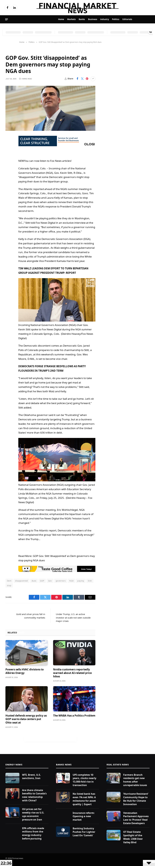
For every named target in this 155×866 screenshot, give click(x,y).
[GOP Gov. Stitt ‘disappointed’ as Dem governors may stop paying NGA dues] (50, 108)
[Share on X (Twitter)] (82, 78)
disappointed (21, 580)
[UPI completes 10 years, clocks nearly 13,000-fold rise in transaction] (63, 778)
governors (61, 580)
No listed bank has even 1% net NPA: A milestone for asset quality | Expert (84, 799)
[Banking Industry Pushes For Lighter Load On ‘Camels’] (63, 831)
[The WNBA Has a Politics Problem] (74, 698)
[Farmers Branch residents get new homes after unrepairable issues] (113, 778)
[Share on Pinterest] (87, 78)
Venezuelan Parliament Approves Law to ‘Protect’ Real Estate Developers (136, 818)
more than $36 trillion (40, 432)
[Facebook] (8, 146)
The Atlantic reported (31, 189)
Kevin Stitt (66, 173)
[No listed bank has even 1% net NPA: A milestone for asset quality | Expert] (63, 797)
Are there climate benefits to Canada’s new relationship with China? (34, 795)
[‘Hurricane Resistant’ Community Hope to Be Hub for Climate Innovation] (113, 797)
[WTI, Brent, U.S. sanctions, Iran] (12, 778)
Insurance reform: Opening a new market (84, 816)
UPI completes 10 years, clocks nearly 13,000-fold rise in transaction (84, 780)
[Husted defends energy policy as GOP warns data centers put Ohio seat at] (26, 698)
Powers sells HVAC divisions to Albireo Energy (24, 671)
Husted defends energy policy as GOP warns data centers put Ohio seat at (26, 719)
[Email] (8, 177)
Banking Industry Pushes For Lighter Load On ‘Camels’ (84, 832)
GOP (42, 580)
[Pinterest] (8, 169)
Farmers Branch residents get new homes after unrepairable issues (135, 780)
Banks (82, 19)
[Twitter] (8, 153)
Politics (115, 19)
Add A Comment (50, 738)
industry (104, 19)
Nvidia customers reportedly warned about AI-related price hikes (72, 673)
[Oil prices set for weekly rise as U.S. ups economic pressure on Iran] (12, 812)
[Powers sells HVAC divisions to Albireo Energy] (26, 652)
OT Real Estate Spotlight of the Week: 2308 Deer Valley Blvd (133, 837)
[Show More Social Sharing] (93, 78)
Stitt (90, 580)
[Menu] (6, 19)
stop (9, 585)
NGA (71, 580)
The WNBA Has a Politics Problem (74, 715)
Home (61, 19)
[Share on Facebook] (77, 78)
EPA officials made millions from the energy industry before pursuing (33, 833)
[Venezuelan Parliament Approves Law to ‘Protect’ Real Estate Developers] (113, 816)
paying (80, 580)
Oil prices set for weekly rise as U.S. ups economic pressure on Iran (33, 814)
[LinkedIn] (8, 161)
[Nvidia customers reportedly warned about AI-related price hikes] (74, 652)
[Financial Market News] (77, 7)
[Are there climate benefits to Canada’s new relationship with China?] (12, 793)
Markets (71, 19)
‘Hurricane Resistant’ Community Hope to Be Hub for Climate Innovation (135, 799)
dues (34, 580)
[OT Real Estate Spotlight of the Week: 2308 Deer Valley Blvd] (113, 835)
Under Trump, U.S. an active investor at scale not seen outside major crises (73, 617)
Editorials (127, 19)
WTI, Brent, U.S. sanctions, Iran (31, 776)
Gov (50, 580)
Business (92, 19)
